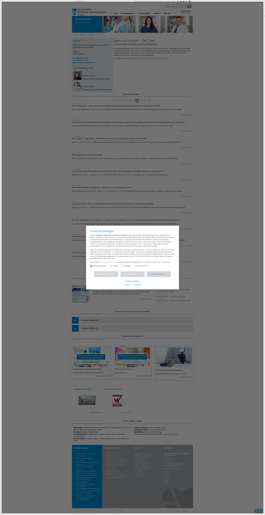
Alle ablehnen (131, 274)
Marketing (127, 266)
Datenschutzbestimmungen (109, 262)
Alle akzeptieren (157, 274)
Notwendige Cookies (100, 266)
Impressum (127, 284)
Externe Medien (142, 266)
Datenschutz (137, 284)
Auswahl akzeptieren (105, 274)
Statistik (115, 266)
